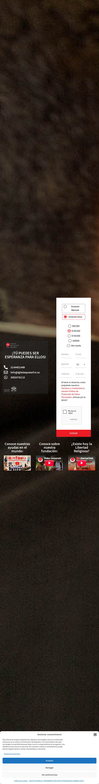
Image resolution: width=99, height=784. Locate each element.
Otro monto (76, 345)
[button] (95, 734)
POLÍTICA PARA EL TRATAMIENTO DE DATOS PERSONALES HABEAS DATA (56, 781)
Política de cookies (21, 781)
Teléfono (65, 374)
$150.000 (76, 336)
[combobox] (81, 364)
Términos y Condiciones (72, 388)
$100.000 (76, 331)
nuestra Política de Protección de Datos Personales (70, 394)
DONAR (73, 433)
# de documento (81, 374)
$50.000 (76, 326)
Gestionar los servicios (12, 754)
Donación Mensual (75, 308)
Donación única (75, 317)
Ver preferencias (49, 775)
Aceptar (49, 760)
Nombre (65, 354)
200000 (75, 341)
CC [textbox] (78, 364)
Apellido (65, 364)
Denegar (49, 767)
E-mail (78, 354)
